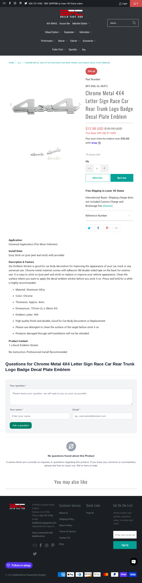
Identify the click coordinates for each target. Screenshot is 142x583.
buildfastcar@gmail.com (44, 522)
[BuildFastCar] (71, 14)
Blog (61, 544)
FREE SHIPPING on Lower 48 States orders (63, 3)
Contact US (64, 537)
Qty (87, 161)
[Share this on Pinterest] (107, 228)
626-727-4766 (35, 3)
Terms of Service (67, 531)
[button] (81, 23)
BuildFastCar (19, 575)
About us (63, 513)
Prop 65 (90, 513)
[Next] (79, 104)
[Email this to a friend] (116, 228)
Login (124, 3)
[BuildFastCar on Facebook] (9, 3)
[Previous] (11, 104)
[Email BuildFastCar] (4, 3)
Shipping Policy (66, 519)
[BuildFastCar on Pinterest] (20, 3)
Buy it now (121, 178)
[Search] (134, 23)
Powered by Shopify (36, 575)
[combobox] (123, 23)
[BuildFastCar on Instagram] (15, 3)
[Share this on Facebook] (98, 228)
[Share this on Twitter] (89, 228)
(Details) (108, 205)
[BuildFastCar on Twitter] (25, 3)
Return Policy (65, 525)
